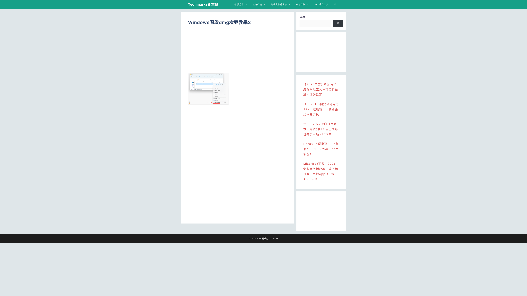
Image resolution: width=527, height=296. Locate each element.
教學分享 (239, 4)
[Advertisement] (237, 51)
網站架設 (300, 4)
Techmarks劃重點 (203, 4)
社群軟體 (257, 4)
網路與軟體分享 (279, 4)
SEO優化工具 (321, 4)
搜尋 (302, 17)
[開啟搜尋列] (335, 4)
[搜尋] (338, 23)
